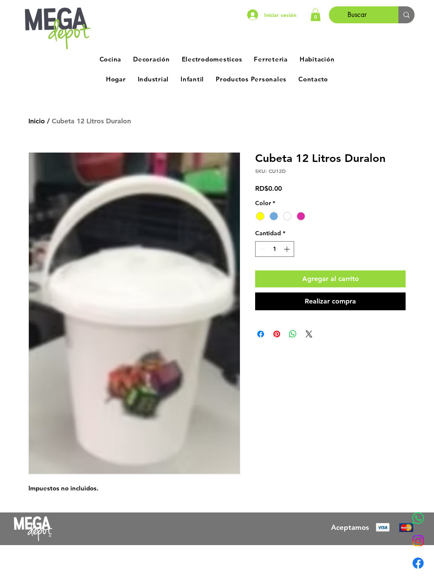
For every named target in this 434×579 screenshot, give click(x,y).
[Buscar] (406, 14)
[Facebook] (418, 563)
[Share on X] (309, 334)
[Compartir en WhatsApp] (293, 334)
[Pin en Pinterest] (277, 334)
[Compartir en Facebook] (261, 334)
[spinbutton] (274, 249)
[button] (315, 14)
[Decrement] (261, 249)
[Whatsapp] (418, 518)
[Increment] (287, 249)
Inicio (36, 121)
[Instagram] (418, 540)
